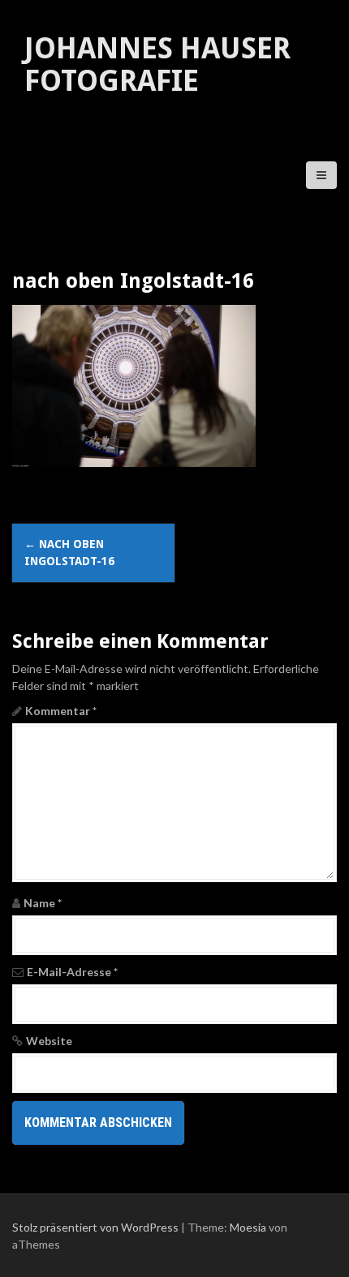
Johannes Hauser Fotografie (157, 64)
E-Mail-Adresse (72, 972)
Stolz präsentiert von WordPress (95, 1227)
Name (43, 903)
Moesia (248, 1227)
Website (49, 1041)
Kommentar (61, 711)
